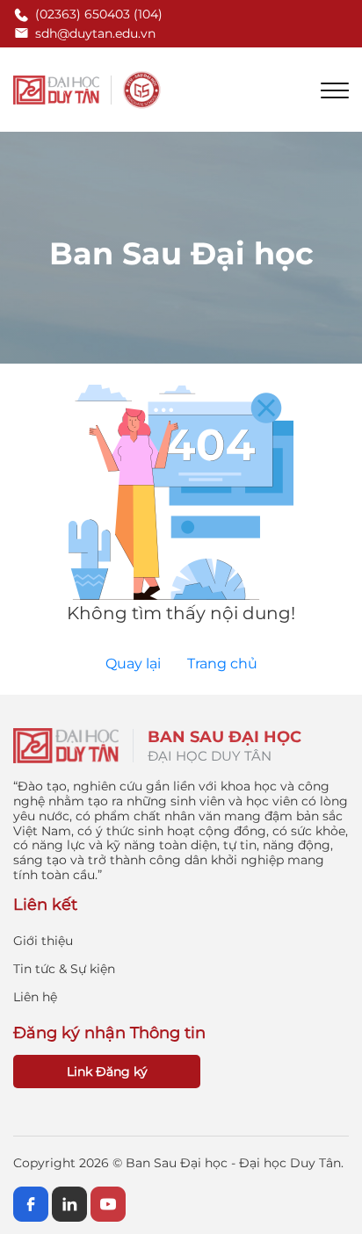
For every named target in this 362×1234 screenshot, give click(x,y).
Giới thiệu (43, 941)
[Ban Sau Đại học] (87, 89)
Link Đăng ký (107, 1071)
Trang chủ (222, 663)
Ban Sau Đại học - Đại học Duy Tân (233, 1163)
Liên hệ (35, 997)
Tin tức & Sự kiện (64, 969)
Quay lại (133, 663)
